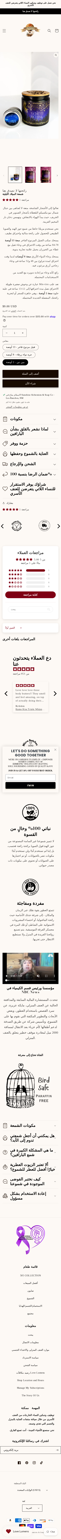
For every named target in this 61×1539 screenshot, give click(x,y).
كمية (5, 326)
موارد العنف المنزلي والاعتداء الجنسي (30, 1350)
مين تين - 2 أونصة (15, 362)
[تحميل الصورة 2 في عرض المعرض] (30, 175)
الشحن (13, 311)
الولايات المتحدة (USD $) (28, 1490)
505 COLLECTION (30, 1275)
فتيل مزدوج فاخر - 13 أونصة (20, 347)
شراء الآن (30, 383)
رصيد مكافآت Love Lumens (30, 1373)
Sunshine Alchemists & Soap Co (34, 1532)
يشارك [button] (9, 503)
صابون (30, 1291)
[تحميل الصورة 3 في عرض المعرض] (46, 175)
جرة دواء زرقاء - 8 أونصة (19, 354)
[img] (32, 669)
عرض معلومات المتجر (17, 407)
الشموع (30, 1298)
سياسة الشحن (30, 1365)
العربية (29, 1508)
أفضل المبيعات (30, 1283)
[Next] (58, 526)
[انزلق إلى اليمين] (57, 175)
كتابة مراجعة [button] (30, 594)
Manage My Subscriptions (30, 1388)
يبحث (30, 1335)
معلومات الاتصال (30, 1342)
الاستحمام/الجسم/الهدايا (30, 1306)
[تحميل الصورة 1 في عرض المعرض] (15, 175)
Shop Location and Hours (30, 1380)
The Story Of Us (30, 1395)
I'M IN (30, 785)
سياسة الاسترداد (30, 1357)
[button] (4, 30)
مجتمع (30, 1313)
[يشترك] (57, 1450)
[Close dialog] (55, 749)
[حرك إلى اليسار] (3, 175)
